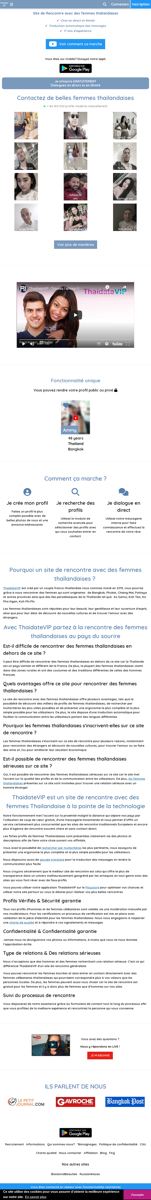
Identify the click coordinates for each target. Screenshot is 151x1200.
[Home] (4, 4)
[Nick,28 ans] (125, 217)
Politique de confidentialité (118, 1144)
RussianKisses (90, 1174)
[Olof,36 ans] (26, 156)
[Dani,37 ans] (75, 125)
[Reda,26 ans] (125, 156)
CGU (143, 1144)
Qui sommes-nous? (61, 1144)
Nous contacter (70, 1153)
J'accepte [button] (137, 1194)
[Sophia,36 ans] (125, 186)
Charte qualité (46, 1153)
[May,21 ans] (75, 156)
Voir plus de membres (75, 244)
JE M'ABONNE (100, 1055)
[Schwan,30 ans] (75, 186)
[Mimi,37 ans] (75, 217)
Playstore (92, 887)
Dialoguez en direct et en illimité (75, 83)
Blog (103, 1153)
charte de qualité (21, 922)
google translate (52, 859)
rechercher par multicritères (62, 848)
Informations (35, 1144)
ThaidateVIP (12, 588)
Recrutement (14, 1144)
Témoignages (87, 1144)
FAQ (112, 1153)
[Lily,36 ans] (26, 125)
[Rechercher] (105, 4)
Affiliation (91, 1153)
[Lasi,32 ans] (125, 125)
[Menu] (11, 4)
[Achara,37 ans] (26, 186)
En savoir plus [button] (35, 1197)
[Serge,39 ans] (26, 217)
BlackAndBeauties (64, 1174)
